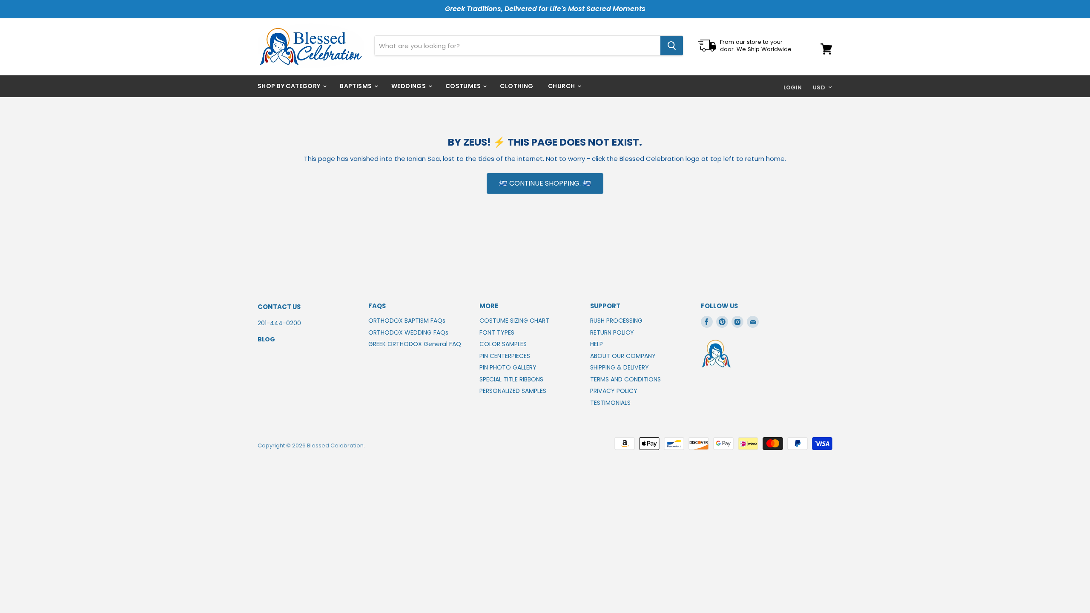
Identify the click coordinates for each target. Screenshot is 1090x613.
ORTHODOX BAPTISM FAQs (406, 320)
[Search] (671, 45)
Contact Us (279, 306)
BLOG (266, 339)
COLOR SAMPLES (503, 344)
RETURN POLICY (612, 332)
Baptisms (356, 86)
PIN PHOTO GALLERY (507, 367)
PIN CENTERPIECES (504, 356)
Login (792, 87)
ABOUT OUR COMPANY (623, 356)
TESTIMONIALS (610, 402)
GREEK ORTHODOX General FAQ (414, 344)
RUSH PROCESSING (616, 320)
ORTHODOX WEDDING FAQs (408, 332)
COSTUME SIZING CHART (514, 320)
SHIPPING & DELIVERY (619, 367)
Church (562, 86)
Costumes (463, 86)
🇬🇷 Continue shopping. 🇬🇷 (545, 183)
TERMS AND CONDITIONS (625, 379)
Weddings (409, 86)
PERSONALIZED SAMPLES (512, 391)
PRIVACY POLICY (613, 391)
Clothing (516, 86)
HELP (596, 344)
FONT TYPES (496, 332)
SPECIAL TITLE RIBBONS (511, 379)
